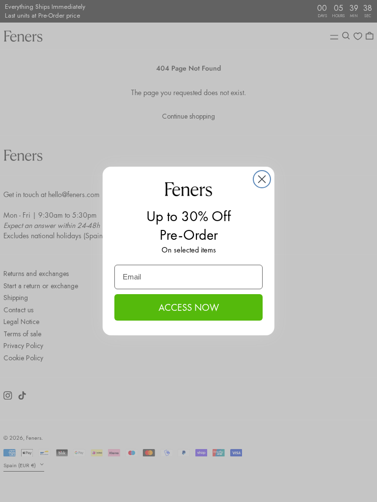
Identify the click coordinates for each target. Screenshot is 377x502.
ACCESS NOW (189, 307)
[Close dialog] (261, 179)
